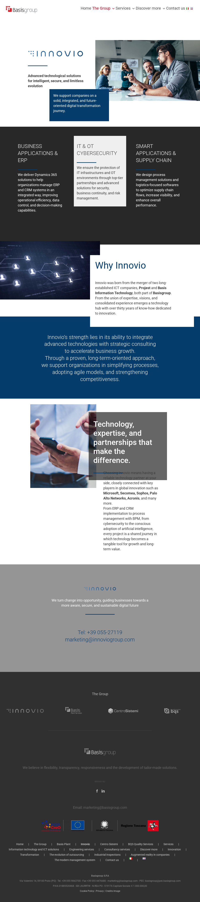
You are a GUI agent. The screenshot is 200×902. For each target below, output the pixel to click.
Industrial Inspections (107, 854)
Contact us (112, 860)
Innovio (85, 844)
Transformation (29, 854)
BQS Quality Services (140, 844)
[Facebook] (97, 791)
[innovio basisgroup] (55, 46)
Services (168, 844)
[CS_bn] (123, 706)
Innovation (174, 849)
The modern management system (74, 860)
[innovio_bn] (25, 706)
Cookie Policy (87, 891)
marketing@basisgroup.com (105, 807)
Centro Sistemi (109, 844)
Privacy (100, 891)
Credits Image (112, 891)
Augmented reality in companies (150, 854)
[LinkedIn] (103, 791)
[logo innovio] (100, 586)
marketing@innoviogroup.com (100, 640)
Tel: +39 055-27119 (100, 632)
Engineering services (81, 849)
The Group (40, 844)
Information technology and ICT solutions (34, 849)
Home (19, 844)
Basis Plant (64, 844)
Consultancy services (117, 849)
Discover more (148, 849)
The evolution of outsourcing (66, 854)
